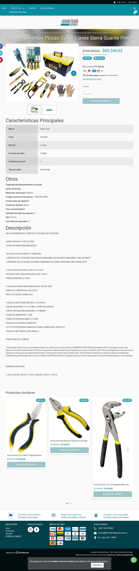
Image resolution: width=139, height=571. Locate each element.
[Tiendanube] (17, 553)
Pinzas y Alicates (58, 33)
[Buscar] (134, 8)
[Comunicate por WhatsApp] (134, 560)
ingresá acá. (111, 555)
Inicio (4, 8)
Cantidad (86, 86)
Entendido (97, 565)
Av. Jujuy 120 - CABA (107, 537)
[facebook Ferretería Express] (36, 529)
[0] (134, 14)
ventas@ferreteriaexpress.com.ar (112, 533)
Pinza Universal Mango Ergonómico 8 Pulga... (69, 441)
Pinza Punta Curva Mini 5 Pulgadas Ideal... (24, 455)
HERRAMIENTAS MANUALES (40, 33)
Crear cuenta (121, 2)
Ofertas (32, 8)
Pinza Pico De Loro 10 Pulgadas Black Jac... (112, 485)
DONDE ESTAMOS (47, 8)
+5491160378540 (105, 528)
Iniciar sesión (132, 2)
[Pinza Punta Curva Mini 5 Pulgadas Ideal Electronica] (26, 425)
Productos (16, 8)
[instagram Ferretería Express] (30, 529)
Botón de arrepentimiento (124, 555)
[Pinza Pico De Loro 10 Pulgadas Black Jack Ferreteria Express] (112, 439)
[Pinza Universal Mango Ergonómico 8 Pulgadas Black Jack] (69, 417)
